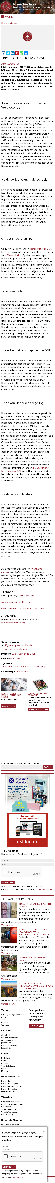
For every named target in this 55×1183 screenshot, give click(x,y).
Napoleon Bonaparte (9, 1045)
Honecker (27, 602)
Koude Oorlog (24, 671)
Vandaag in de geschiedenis (12, 1014)
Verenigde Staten (8, 1066)
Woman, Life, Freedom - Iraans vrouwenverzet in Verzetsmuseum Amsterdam (35, 932)
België (3, 1060)
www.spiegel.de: (9, 608)
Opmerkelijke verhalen (10, 1091)
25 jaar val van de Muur (23, 653)
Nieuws (13, 23)
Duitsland (15, 658)
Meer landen (6, 1071)
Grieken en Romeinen (10, 1101)
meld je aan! (36, 1026)
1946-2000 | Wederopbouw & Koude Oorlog (23, 666)
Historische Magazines (12, 1120)
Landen (4, 1053)
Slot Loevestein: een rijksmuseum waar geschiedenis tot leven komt (36, 985)
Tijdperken (6, 1097)
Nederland (5, 1058)
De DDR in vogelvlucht (16, 648)
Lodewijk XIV (6, 1048)
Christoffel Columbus (9, 1037)
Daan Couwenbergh (10, 63)
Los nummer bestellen (10, 1124)
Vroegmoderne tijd (8, 1109)
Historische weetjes (9, 1089)
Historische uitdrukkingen (11, 1086)
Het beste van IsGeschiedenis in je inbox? (11, 695)
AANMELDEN (8, 706)
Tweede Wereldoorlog (10, 1112)
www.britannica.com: (11, 602)
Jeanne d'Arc (6, 1043)
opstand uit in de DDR (40, 248)
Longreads (5, 1022)
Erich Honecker (26, 595)
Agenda (4, 1020)
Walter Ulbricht (14, 255)
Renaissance (6, 1107)
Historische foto (7, 1081)
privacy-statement (45, 889)
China (3, 1068)
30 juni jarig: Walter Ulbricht (18, 645)
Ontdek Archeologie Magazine (39, 694)
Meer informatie (38, 709)
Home (4, 23)
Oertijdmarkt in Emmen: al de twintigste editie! (35, 958)
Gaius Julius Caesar (9, 1040)
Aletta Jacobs (6, 1035)
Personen (6, 1030)
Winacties (5, 1025)
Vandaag (5, 1010)
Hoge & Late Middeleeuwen (12, 1104)
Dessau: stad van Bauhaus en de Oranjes (36, 905)
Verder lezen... (8, 925)
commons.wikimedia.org (13, 622)
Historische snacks (10, 1076)
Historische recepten (9, 1083)
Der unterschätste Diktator (31, 608)
